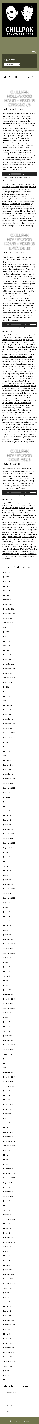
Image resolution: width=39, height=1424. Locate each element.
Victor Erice (5, 439)
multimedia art (11, 388)
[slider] (33, 174)
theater (31, 434)
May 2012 (6, 1205)
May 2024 (6, 696)
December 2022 (9, 774)
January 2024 (7, 714)
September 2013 (9, 1178)
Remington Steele (8, 405)
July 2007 (6, 1371)
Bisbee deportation (11, 508)
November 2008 (9, 1325)
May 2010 (6, 1256)
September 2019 (9, 953)
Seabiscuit (5, 412)
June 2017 (6, 1059)
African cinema (12, 337)
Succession (14, 422)
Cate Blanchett (7, 189)
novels (31, 527)
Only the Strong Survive (28, 393)
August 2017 (7, 1054)
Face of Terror (24, 196)
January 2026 (7, 604)
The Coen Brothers (8, 425)
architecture (6, 505)
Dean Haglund (23, 349)
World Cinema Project (9, 442)
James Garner (6, 525)
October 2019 (8, 948)
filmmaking (5, 199)
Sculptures (26, 410)
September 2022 (9, 788)
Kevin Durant (23, 371)
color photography (8, 347)
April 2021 (6, 866)
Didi (8, 352)
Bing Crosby (21, 505)
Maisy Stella (18, 381)
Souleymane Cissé (20, 417)
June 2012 (6, 1201)
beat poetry (30, 340)
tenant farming (28, 221)
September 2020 (9, 898)
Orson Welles (6, 395)
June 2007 (6, 1375)
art (9, 187)
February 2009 (8, 1311)
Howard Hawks (15, 364)
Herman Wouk (18, 520)
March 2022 (7, 815)
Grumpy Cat (27, 517)
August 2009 (7, 1288)
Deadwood (13, 349)
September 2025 (9, 623)
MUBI (4, 388)
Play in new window (15, 177)
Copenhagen (6, 192)
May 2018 (6, 1026)
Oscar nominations (18, 395)
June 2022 (6, 802)
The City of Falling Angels (28, 422)
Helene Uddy (13, 361)
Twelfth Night (21, 437)
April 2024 (6, 701)
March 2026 (7, 595)
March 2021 (7, 870)
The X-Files (25, 223)
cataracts (11, 510)
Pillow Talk (12, 529)
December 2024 (9, 664)
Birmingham (24, 187)
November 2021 (9, 834)
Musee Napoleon (24, 388)
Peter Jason (33, 398)
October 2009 (8, 1279)
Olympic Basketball (12, 393)
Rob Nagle (26, 405)
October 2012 (8, 1196)
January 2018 (7, 1036)
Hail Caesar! (24, 359)
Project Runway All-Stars (22, 403)
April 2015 (6, 1123)
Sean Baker (14, 412)
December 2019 (9, 939)
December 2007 (9, 1348)
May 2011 (6, 1224)
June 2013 (6, 1187)
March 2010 (7, 1265)
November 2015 (9, 1114)
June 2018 (6, 1022)
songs (10, 537)
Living (10, 378)
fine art (12, 199)
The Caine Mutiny (19, 539)
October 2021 (8, 838)
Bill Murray (10, 342)
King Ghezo (11, 374)
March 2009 (7, 1306)
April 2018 (6, 1031)
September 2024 (9, 678)
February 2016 (8, 1104)
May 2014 (6, 1155)
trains (32, 223)
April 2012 (6, 1210)
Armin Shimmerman (15, 340)
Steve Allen (17, 537)
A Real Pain (19, 335)
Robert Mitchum (13, 532)
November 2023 (9, 724)
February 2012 (8, 1215)
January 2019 (7, 990)
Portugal (23, 216)
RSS (10, 181)
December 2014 (9, 1137)
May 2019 (6, 971)
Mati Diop (12, 383)
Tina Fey (12, 437)
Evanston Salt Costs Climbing (18, 354)
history (26, 201)
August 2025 (7, 627)
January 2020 (7, 935)
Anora (31, 337)
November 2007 (9, 1352)
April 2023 (6, 756)
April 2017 (6, 1068)
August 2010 (7, 1247)
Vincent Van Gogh (8, 226)
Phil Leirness (14, 216)
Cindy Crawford (18, 344)
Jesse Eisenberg (7, 369)
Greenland (28, 199)
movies (32, 209)
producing (30, 216)
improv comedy (7, 522)
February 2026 (8, 600)
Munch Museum (7, 211)
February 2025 (8, 655)
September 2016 (9, 1086)
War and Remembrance (19, 556)
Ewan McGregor (13, 196)
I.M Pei (32, 520)
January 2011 (7, 1233)
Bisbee (28, 505)
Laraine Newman (15, 376)
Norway (15, 213)
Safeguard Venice (16, 410)
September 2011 (9, 1219)
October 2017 (8, 1049)
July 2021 (6, 852)
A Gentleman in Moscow (16, 184)
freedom (19, 517)
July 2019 (6, 962)
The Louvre (16, 223)
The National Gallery (25, 546)
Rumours (22, 218)
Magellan (12, 209)
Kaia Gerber (13, 371)
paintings (5, 398)
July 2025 (6, 632)
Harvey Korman (7, 520)
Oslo (20, 213)
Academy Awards (29, 335)
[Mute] (28, 174)
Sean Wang (22, 412)
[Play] (4, 174)
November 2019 (9, 944)
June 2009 (6, 1297)
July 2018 (6, 1017)
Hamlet (10, 201)
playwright (20, 529)
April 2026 (6, 591)
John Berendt (27, 369)
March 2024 (7, 705)
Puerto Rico (6, 218)
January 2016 (7, 1109)
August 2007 (7, 1366)
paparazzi (12, 398)
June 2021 (6, 857)
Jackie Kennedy (31, 522)
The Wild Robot (14, 434)
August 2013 (7, 1183)
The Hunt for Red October (25, 425)
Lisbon (10, 206)
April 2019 (6, 976)
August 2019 (7, 958)
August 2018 (7, 1013)
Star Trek (21, 420)
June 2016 (6, 1091)
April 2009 (6, 1302)
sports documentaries (9, 420)
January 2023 (7, 769)
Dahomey (5, 349)
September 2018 (9, 1008)
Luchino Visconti (7, 381)
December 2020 (9, 884)
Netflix (15, 391)
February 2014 (8, 1164)
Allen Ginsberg (23, 337)
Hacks (17, 359)
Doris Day (5, 515)
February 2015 (8, 1132)
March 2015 (7, 1127)
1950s (9, 503)
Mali (24, 381)
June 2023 (6, 747)
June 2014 (6, 1150)
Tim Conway (32, 554)
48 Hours (10, 335)
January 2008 (7, 1343)
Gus (33, 517)
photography (15, 400)
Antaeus (4, 340)
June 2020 (6, 912)
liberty (22, 525)
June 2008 (6, 1329)
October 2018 (8, 1004)
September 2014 (9, 1146)
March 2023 (7, 760)
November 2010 (9, 1242)
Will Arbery (22, 439)
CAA (27, 508)
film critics (32, 354)
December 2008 (9, 1320)
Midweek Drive (25, 386)
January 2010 (7, 1270)
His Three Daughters (26, 361)
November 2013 (9, 1173)
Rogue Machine (17, 408)
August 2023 (7, 737)
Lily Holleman (25, 204)
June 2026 (6, 581)
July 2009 (6, 1293)
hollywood (33, 201)
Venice (33, 437)
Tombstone (6, 556)
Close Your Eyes (30, 344)
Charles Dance (18, 189)
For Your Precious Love (18, 357)
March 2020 (7, 926)
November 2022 (9, 779)
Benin (4, 342)
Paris (30, 213)
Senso (29, 412)
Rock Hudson (24, 532)
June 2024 (6, 691)
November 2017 (9, 1045)
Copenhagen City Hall (18, 192)
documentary (22, 352)
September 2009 (9, 1283)
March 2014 (7, 1160)
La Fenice (5, 376)
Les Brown (16, 525)
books (26, 342)
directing (17, 194)
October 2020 (8, 893)
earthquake (25, 194)
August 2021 (7, 848)
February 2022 (8, 820)
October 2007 (8, 1357)
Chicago (9, 344)
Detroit (10, 194)
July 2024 (6, 687)
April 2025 (6, 646)
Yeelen (31, 442)
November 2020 (9, 889)
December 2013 (9, 1169)
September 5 (6, 415)
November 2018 (9, 999)
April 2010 (6, 1260)
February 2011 (8, 1228)
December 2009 (9, 1274)
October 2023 (8, 728)
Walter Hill (13, 439)
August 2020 (7, 903)
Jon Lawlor (5, 204)
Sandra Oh (29, 218)
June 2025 (6, 636)
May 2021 (6, 861)
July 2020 (6, 907)
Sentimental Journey (13, 534)
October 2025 (8, 618)
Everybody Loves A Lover (18, 515)
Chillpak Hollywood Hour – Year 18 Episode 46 (19, 98)
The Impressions (7, 427)
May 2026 (6, 586)
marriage (19, 209)
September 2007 (9, 1361)
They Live (5, 437)
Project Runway (7, 403)
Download (27, 177)
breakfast (32, 187)
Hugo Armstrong (27, 364)
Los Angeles (18, 206)
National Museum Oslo (22, 211)
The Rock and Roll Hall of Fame (22, 549)
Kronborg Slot (15, 204)
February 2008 (8, 1338)
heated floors (18, 201)
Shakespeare (6, 221)
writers (25, 226)
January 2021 (7, 880)
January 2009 (7, 1315)
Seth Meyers (15, 415)
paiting (25, 213)
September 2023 (9, 733)
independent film (19, 522)
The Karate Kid (19, 427)
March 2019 (7, 981)
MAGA (4, 527)
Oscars (28, 395)
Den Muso (32, 349)
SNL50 (11, 417)
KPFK (34, 374)
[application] (19, 174)
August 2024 (7, 682)
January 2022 (7, 825)
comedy (27, 189)
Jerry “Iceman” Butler (27, 366)
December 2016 (9, 1072)
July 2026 (6, 577)
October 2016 (8, 1082)
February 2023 (8, 765)
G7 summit (20, 199)
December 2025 (9, 609)
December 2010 (9, 1237)
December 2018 (9, 994)
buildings (22, 508)
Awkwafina (15, 187)
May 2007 (6, 1380)
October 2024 (8, 673)
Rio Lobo (18, 405)
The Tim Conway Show (23, 551)
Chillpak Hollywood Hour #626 (19, 455)
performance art (22, 398)
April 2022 (6, 811)
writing (30, 226)
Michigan (26, 209)
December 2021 (9, 829)
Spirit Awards (32, 417)
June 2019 (6, 967)
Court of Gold (20, 347)
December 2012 (9, 1192)
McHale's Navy (12, 527)
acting (27, 184)
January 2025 (7, 659)
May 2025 (6, 641)
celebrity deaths (20, 510)
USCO (28, 437)
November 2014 (9, 1141)
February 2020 (8, 930)
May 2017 (6, 1063)
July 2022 (6, 797)
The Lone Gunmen (20, 542)
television (25, 537)
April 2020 (6, 921)
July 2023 (6, 742)
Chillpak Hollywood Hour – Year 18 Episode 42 (19, 241)
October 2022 (8, 783)
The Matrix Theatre (24, 429)
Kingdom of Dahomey (23, 374)
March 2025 (7, 650)
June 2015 (6, 1118)
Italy (18, 366)
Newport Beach (23, 391)
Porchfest (24, 400)
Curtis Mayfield (31, 347)
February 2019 (8, 985)
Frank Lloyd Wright (8, 517)
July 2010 (6, 1251)
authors (13, 505)
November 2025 (9, 613)
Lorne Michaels (18, 378)
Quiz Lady (14, 218)
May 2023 (6, 751)
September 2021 (9, 843)
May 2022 (6, 806)
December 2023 (9, 719)
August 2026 (7, 572)
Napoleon (8, 391)
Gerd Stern (11, 359)
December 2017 (9, 1040)
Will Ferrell (18, 226)
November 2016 (9, 1077)
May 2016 (6, 1095)
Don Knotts (29, 512)
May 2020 (6, 916)
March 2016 (7, 1100)
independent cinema (9, 366)
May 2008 (6, 1334)
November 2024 (9, 669)
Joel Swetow (17, 369)
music (26, 527)
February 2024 (8, 710)
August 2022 (7, 792)
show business (16, 221)
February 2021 (8, 875)
